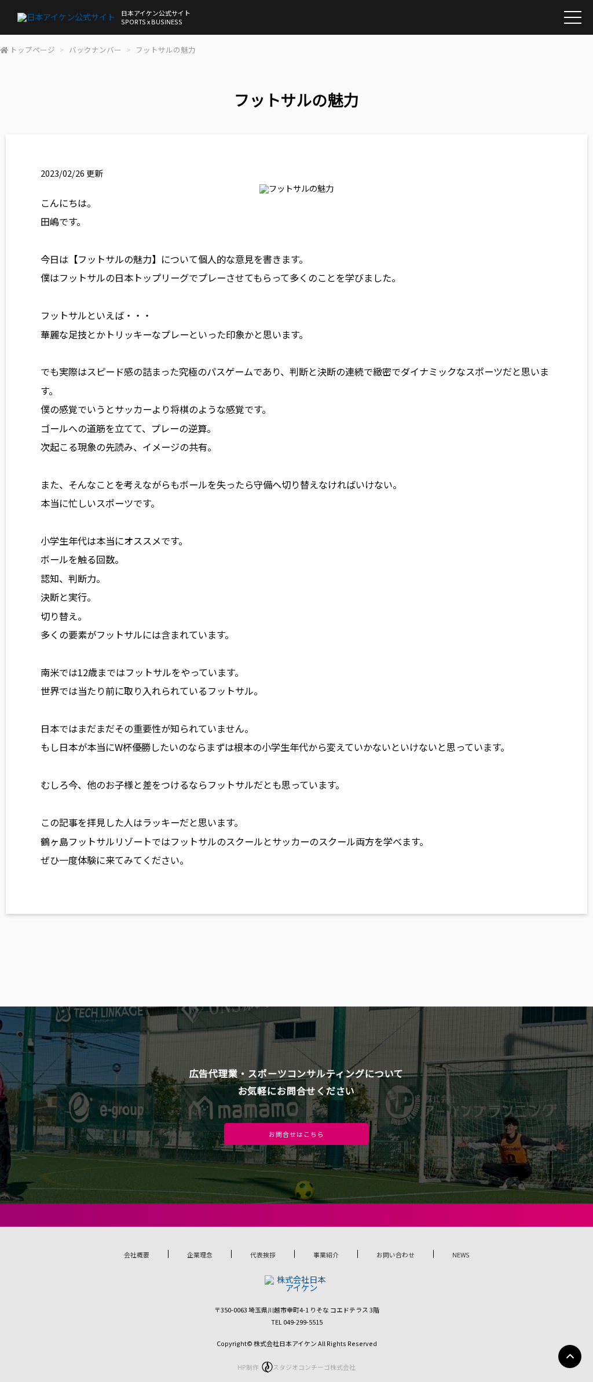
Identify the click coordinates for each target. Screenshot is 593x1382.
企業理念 (200, 1254)
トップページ (32, 49)
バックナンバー (95, 49)
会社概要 (136, 1254)
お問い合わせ (395, 1254)
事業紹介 (326, 1254)
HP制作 (296, 1367)
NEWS (461, 1254)
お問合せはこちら (296, 1134)
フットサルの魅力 (166, 49)
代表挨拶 (263, 1254)
